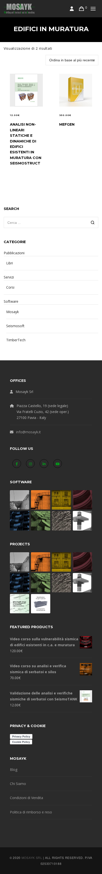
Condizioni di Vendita (26, 797)
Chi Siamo (18, 783)
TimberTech (16, 340)
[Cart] (81, 8)
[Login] (71, 8)
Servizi (9, 277)
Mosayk (12, 311)
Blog (13, 769)
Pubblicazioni (14, 253)
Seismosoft (15, 325)
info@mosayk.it (28, 432)
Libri (9, 263)
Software (11, 301)
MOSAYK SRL (32, 857)
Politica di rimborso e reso (31, 812)
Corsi (10, 287)
